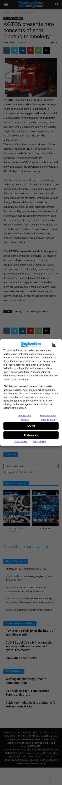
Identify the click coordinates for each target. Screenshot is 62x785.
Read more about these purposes (48, 417)
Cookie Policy (20, 441)
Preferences (31, 435)
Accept (31, 425)
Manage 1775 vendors (25, 417)
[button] (54, 345)
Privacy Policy (39, 441)
